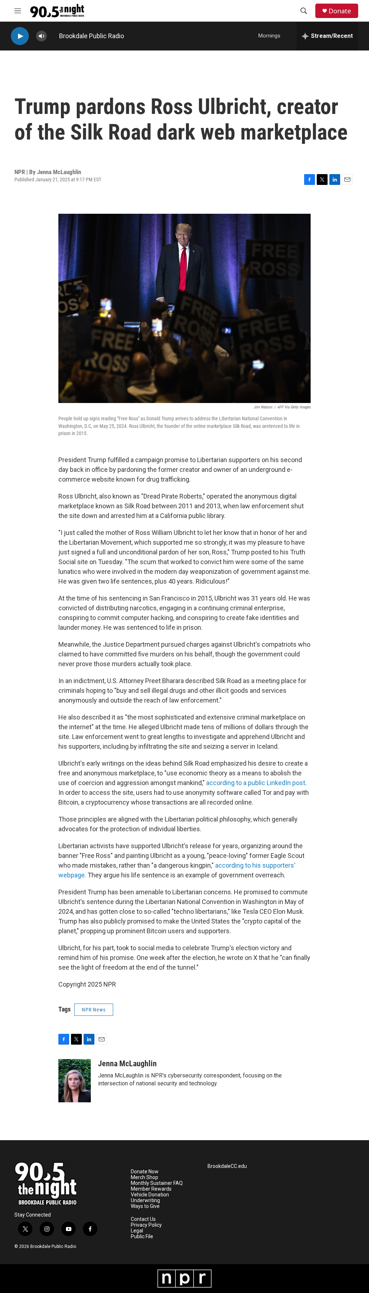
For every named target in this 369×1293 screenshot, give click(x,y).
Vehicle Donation (150, 1194)
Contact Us (143, 1219)
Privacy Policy (146, 1225)
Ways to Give (145, 1206)
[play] (20, 36)
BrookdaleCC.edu (227, 1166)
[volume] (41, 36)
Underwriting (145, 1200)
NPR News (94, 1010)
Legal (137, 1231)
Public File (142, 1236)
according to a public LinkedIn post (255, 783)
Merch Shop (144, 1177)
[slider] (53, 36)
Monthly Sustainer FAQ (157, 1183)
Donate (340, 11)
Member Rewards (151, 1189)
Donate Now (145, 1171)
